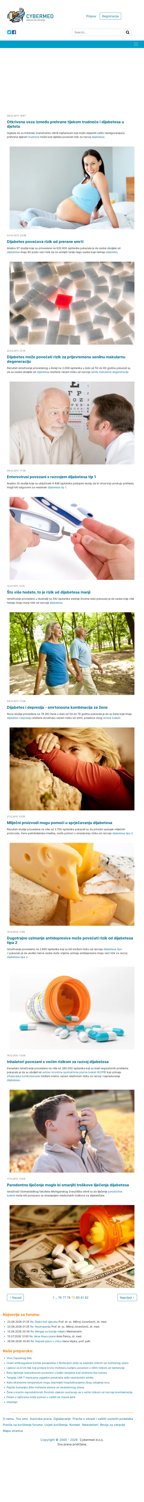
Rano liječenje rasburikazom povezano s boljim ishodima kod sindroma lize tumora (57, 1372)
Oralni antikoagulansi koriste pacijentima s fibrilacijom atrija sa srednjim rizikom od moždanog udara (67, 1362)
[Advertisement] (72, 76)
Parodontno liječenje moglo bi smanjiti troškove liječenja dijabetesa (68, 1185)
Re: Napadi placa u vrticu (46, 1341)
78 (68, 1297)
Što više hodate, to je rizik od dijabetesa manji (48, 592)
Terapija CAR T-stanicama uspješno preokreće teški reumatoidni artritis (50, 1377)
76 (60, 1297)
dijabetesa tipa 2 (122, 833)
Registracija (110, 16)
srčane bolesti (111, 717)
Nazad (16, 1297)
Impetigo (12, 1402)
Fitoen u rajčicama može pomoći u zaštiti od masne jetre (41, 1397)
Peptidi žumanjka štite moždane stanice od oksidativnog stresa (45, 1387)
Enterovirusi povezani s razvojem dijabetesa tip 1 (51, 477)
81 (82, 1297)
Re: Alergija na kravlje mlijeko (48, 1331)
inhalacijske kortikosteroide (23, 1076)
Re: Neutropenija (40, 1326)
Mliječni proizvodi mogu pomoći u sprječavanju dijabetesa (59, 823)
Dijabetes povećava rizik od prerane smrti (45, 241)
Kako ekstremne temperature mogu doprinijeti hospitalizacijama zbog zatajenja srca (58, 1382)
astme (46, 1072)
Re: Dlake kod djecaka (44, 1321)
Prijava (91, 16)
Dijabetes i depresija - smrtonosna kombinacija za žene (57, 707)
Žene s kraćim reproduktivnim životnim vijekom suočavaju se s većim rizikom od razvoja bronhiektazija (69, 1392)
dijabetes (111, 252)
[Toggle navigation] (136, 44)
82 (86, 1297)
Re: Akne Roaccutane (42, 1336)
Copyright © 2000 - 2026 (59, 1440)
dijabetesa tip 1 (57, 487)
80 (78, 1297)
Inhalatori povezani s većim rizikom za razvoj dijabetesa (58, 1061)
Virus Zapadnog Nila (19, 1358)
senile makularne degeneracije (109, 371)
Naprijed (126, 1297)
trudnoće (33, 136)
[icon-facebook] (14, 32)
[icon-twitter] (9, 32)
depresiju (26, 717)
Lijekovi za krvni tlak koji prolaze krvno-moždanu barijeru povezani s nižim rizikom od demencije (65, 1367)
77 (64, 1297)
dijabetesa (98, 136)
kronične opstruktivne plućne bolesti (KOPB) (79, 1072)
